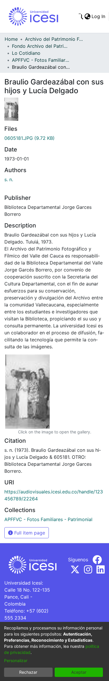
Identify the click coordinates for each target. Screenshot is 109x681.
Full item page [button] (29, 533)
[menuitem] (87, 16)
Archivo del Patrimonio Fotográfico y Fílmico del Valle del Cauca (54, 39)
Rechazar (28, 672)
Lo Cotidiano (26, 53)
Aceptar (78, 672)
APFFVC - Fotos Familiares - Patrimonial (41, 60)
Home (11, 39)
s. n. (8, 179)
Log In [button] (99, 16)
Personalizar (15, 660)
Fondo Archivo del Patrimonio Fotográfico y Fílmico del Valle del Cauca (41, 46)
